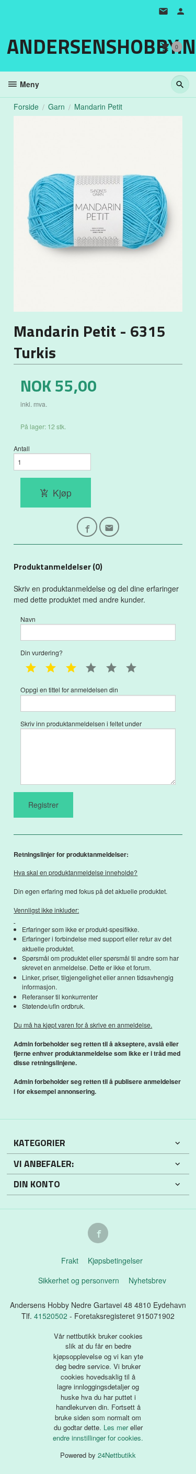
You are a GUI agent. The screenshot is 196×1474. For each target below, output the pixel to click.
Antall (22, 448)
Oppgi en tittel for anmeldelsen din (69, 689)
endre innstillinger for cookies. (98, 1438)
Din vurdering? (41, 652)
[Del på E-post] (109, 527)
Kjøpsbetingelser (115, 1260)
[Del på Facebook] (87, 527)
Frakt (69, 1260)
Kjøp (62, 492)
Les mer (116, 1427)
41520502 (52, 1316)
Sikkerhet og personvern (78, 1280)
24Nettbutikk (117, 1455)
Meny (28, 84)
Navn (28, 619)
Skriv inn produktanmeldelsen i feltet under (81, 723)
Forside (26, 106)
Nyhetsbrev (147, 1280)
